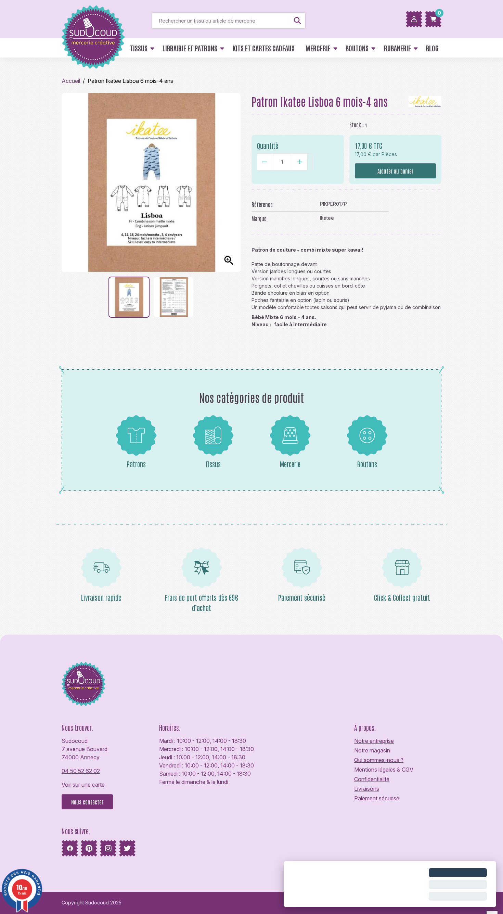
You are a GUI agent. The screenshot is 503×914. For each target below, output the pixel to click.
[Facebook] (70, 848)
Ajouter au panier (395, 170)
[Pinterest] (89, 848)
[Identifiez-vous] (414, 19)
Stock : (356, 124)
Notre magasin (372, 750)
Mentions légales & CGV (383, 769)
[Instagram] (108, 848)
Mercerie (290, 463)
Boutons (367, 463)
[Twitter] (127, 848)
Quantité (267, 145)
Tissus (213, 463)
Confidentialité (371, 779)
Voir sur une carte (83, 784)
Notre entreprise (374, 740)
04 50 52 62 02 (81, 770)
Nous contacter (87, 801)
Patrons (136, 463)
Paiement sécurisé (376, 798)
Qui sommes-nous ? (378, 760)
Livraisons (366, 788)
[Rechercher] (297, 20)
